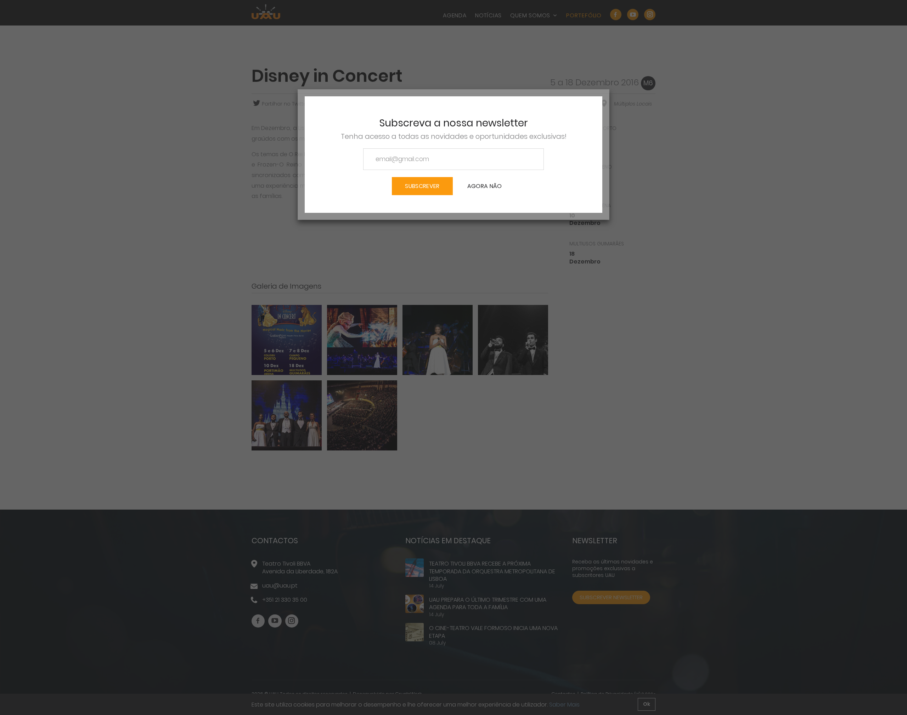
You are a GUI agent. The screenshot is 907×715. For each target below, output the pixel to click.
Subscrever (422, 186)
